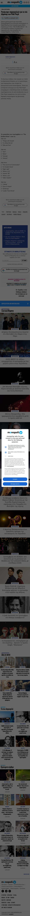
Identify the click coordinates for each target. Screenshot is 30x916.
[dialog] (15, 458)
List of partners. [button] (10, 466)
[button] (15, 456)
